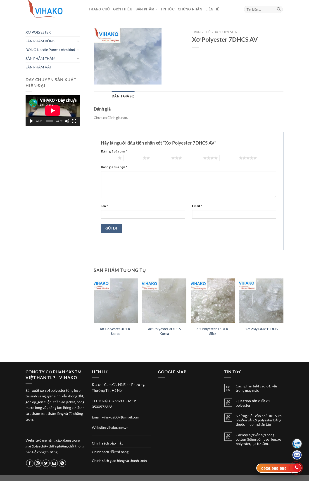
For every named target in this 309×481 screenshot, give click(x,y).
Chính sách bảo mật (107, 443)
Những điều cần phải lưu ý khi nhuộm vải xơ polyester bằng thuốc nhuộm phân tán (259, 419)
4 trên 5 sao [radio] (193, 158)
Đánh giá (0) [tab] (123, 96)
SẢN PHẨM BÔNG (40, 41)
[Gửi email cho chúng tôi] (54, 463)
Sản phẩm (144, 9)
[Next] (283, 312)
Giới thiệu (122, 9)
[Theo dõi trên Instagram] (38, 463)
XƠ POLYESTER (38, 32)
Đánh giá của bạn (114, 151)
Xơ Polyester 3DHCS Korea (164, 331)
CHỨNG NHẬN (190, 9)
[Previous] (93, 312)
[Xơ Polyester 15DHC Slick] (213, 300)
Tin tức (168, 9)
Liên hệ (212, 9)
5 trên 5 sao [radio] (229, 158)
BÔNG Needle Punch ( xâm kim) (50, 49)
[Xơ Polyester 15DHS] (261, 300)
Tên (104, 206)
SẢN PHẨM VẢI (38, 67)
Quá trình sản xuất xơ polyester (253, 403)
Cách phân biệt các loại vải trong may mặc (256, 388)
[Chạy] (31, 121)
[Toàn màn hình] (74, 121)
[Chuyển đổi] (78, 41)
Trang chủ (99, 9)
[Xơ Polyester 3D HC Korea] (116, 300)
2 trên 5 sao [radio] (133, 158)
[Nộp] (279, 9)
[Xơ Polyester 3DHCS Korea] (164, 300)
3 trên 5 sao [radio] (161, 158)
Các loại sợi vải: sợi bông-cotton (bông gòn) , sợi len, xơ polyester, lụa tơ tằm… (259, 439)
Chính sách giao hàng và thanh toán (119, 460)
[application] (53, 110)
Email (197, 206)
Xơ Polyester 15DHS (261, 329)
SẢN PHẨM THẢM (40, 58)
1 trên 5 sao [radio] (108, 158)
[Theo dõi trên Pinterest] (62, 463)
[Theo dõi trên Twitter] (46, 463)
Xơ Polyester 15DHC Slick (212, 331)
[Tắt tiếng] (67, 121)
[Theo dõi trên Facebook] (29, 463)
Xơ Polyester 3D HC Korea (115, 331)
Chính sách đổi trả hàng (110, 452)
